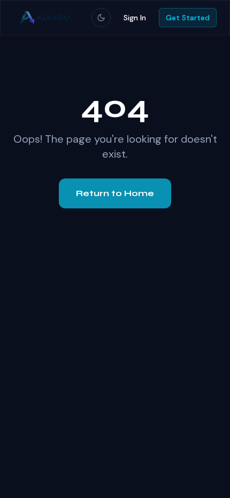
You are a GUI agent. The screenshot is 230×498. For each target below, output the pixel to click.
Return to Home (115, 193)
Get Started (188, 17)
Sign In (135, 17)
